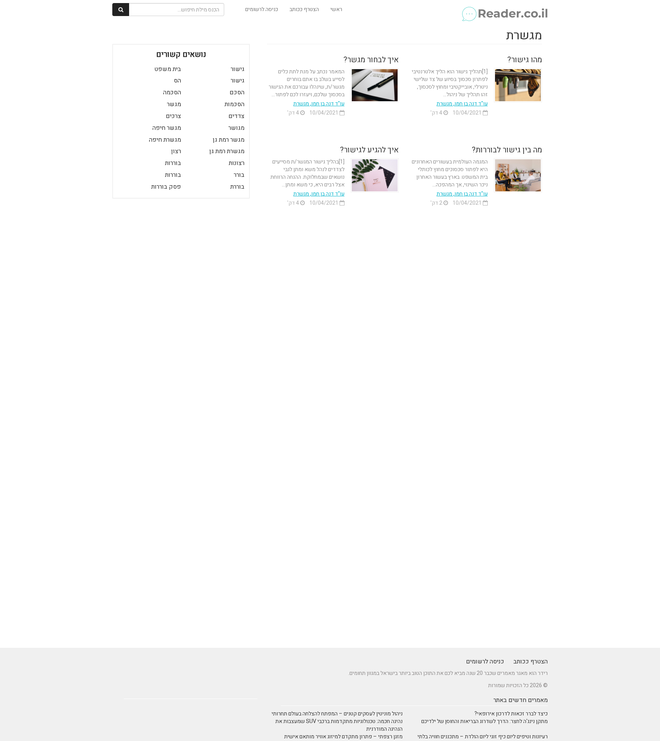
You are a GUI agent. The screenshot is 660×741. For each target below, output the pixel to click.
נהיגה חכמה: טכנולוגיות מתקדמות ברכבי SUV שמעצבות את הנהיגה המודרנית (339, 725)
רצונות (236, 163)
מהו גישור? (524, 59)
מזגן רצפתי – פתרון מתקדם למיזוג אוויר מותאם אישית (343, 737)
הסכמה (172, 92)
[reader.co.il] (504, 9)
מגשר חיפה (166, 128)
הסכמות (234, 104)
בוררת (237, 186)
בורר (239, 175)
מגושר (236, 128)
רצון (176, 151)
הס (177, 80)
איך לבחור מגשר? (371, 59)
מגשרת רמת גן (226, 151)
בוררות (173, 163)
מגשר (174, 104)
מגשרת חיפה (165, 139)
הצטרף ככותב (304, 9)
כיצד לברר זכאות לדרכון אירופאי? (511, 714)
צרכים (173, 116)
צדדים (236, 116)
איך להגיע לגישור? (369, 149)
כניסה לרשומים (261, 9)
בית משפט (167, 69)
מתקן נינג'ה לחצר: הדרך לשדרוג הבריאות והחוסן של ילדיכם (484, 721)
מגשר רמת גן (228, 139)
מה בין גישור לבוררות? (507, 149)
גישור (237, 69)
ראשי (336, 9)
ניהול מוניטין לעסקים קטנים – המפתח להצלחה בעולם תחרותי (337, 714)
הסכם (237, 92)
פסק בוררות (166, 186)
